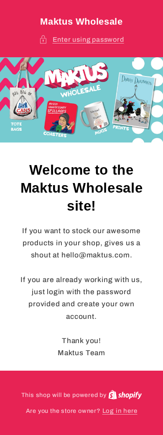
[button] (81, 39)
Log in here (120, 410)
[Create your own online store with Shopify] (125, 395)
